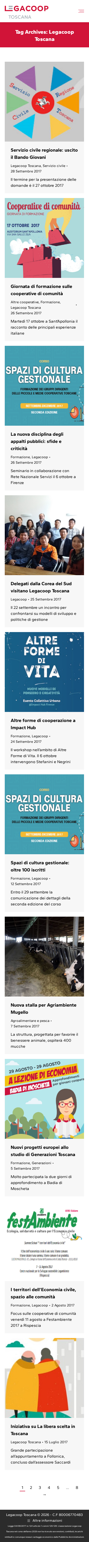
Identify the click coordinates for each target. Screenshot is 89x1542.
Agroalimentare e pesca (30, 1021)
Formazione (50, 302)
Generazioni (41, 1163)
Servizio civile (54, 166)
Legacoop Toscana (26, 166)
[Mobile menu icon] (81, 11)
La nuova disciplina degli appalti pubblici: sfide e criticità (37, 441)
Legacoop (40, 457)
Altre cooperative (25, 302)
